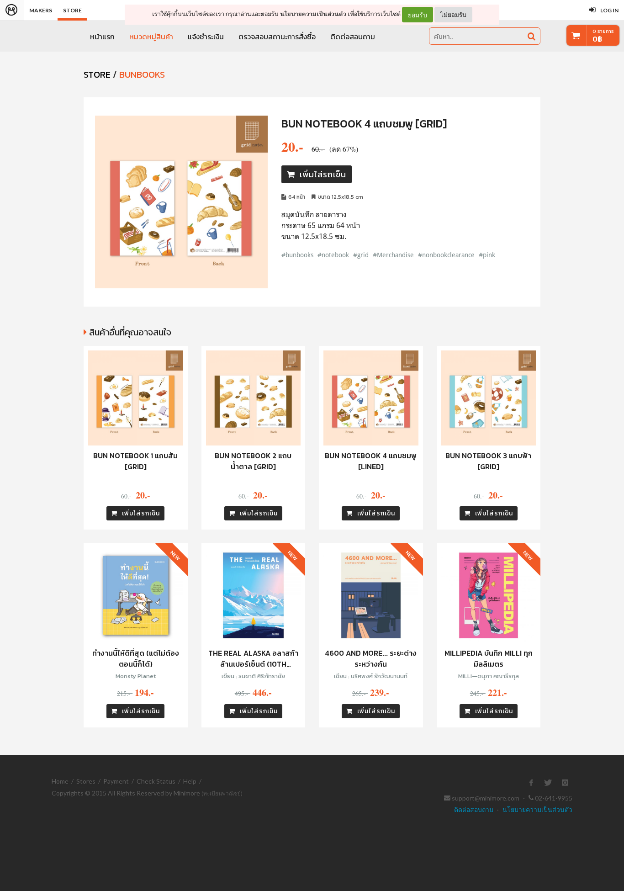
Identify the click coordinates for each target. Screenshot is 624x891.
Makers (40, 10)
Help (189, 781)
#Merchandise (393, 255)
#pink (487, 255)
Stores (85, 781)
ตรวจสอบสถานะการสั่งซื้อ (277, 36)
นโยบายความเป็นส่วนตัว (313, 14)
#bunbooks (297, 255)
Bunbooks (142, 74)
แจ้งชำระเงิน (206, 36)
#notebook (333, 255)
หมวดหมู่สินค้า (151, 36)
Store (72, 10)
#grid (361, 255)
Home (60, 781)
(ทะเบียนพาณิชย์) (222, 793)
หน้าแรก (102, 36)
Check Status (156, 781)
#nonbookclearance (446, 255)
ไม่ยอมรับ (453, 14)
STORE (97, 74)
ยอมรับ (417, 14)
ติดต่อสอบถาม (352, 36)
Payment (116, 781)
